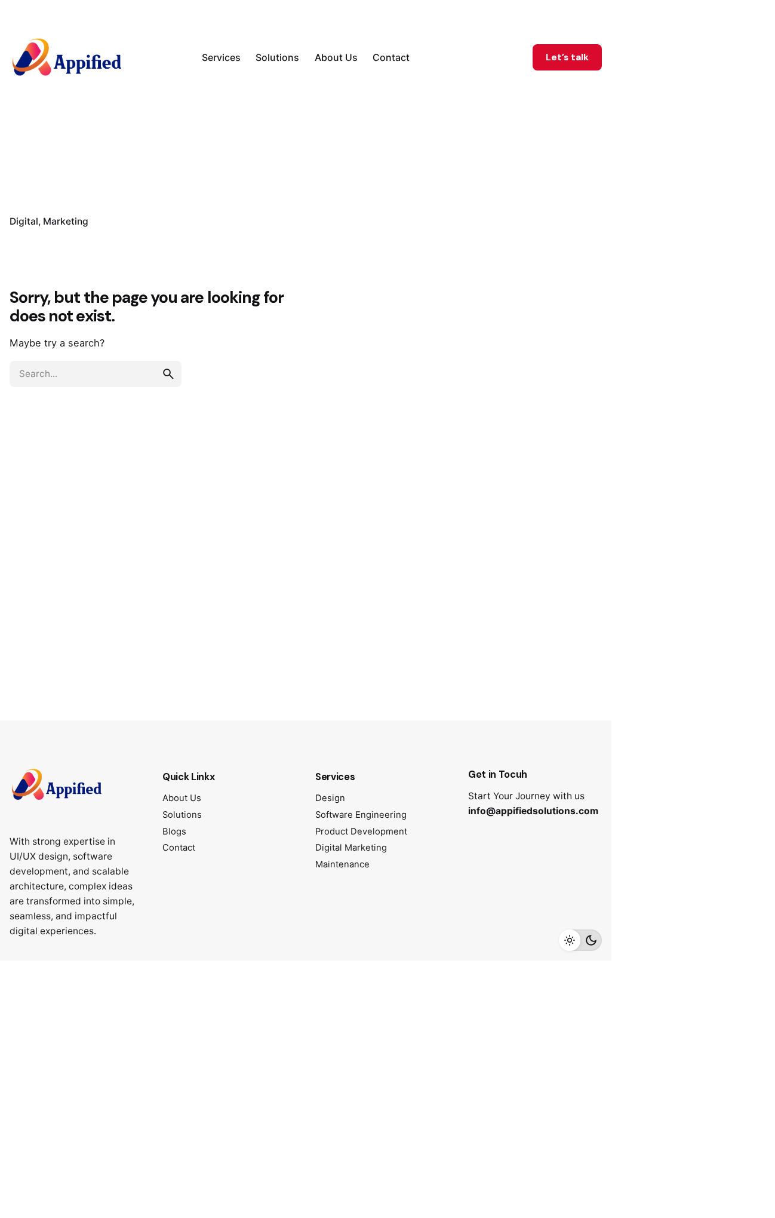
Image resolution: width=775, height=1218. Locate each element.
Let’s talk (567, 57)
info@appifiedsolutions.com (533, 811)
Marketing (65, 221)
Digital (24, 221)
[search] (168, 374)
